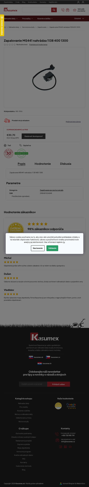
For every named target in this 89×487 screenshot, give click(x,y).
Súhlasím (51, 248)
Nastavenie (37, 248)
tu (63, 242)
